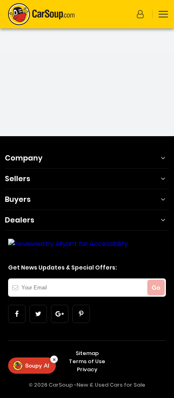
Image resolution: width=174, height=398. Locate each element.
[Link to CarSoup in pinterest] (81, 314)
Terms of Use (87, 361)
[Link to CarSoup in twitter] (38, 314)
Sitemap (87, 353)
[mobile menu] (163, 14)
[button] (142, 14)
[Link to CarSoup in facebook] (16, 314)
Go (156, 287)
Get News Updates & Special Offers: (62, 267)
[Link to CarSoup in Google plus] (59, 314)
